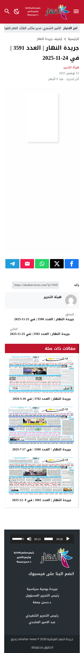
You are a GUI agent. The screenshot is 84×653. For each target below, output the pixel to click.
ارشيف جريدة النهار (49, 39)
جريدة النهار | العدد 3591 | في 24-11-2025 (44, 52)
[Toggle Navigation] (77, 12)
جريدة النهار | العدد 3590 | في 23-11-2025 (44, 317)
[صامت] (29, 539)
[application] (42, 539)
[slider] (48, 539)
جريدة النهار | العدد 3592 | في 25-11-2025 (40, 332)
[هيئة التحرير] (71, 300)
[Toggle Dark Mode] (16, 12)
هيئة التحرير (71, 67)
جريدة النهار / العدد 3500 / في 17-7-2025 (41, 449)
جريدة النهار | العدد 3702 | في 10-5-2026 (42, 399)
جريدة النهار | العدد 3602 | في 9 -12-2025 (41, 500)
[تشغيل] (68, 539)
